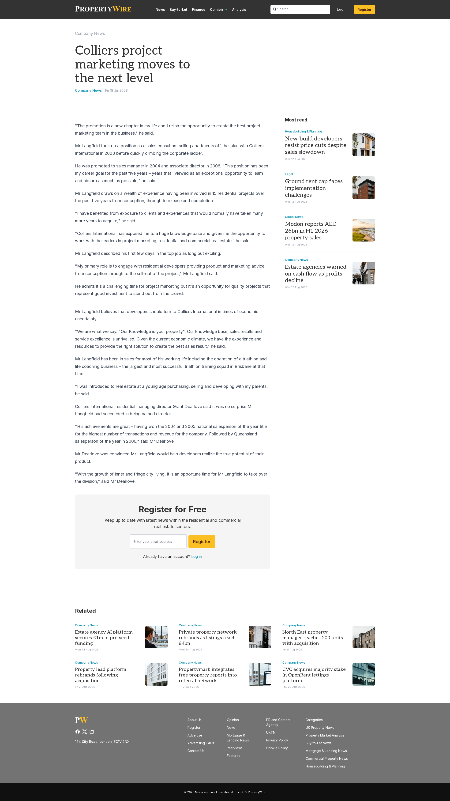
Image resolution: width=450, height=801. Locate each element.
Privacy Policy (277, 740)
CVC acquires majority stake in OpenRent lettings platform (314, 675)
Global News (294, 217)
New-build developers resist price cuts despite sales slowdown (315, 145)
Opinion (216, 9)
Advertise (195, 735)
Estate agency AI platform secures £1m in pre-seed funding (104, 637)
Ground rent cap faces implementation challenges (314, 188)
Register (364, 9)
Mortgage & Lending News (326, 751)
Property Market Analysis (325, 735)
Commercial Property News (327, 758)
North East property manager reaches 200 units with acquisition (312, 637)
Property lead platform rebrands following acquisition (100, 675)
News (160, 9)
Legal (289, 174)
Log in (342, 9)
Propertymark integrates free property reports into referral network (208, 675)
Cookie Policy (277, 748)
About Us (195, 720)
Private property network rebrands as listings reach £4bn (208, 637)
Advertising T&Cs (201, 743)
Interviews (235, 748)
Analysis (239, 9)
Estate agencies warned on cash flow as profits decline (315, 274)
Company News (90, 33)
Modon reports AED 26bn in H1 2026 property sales (311, 231)
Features (233, 756)
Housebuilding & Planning (303, 131)
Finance (198, 9)
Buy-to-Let (178, 9)
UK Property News (320, 727)
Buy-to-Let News (318, 743)
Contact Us (196, 751)
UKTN (270, 732)
